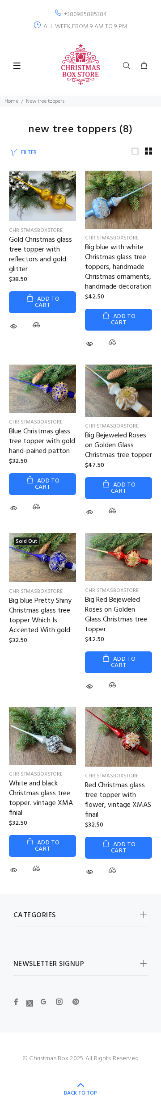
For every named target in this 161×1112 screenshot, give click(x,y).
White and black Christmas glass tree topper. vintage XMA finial (41, 798)
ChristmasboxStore (36, 230)
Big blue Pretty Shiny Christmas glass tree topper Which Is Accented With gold (40, 615)
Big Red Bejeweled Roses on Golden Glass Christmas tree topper (116, 614)
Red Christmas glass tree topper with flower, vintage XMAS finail (118, 800)
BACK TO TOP (80, 1093)
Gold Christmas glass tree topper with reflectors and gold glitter (40, 254)
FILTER (29, 152)
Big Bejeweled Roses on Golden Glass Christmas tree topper (118, 445)
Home (11, 101)
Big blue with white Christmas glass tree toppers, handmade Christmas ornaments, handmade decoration (118, 267)
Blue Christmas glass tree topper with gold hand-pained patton (42, 441)
